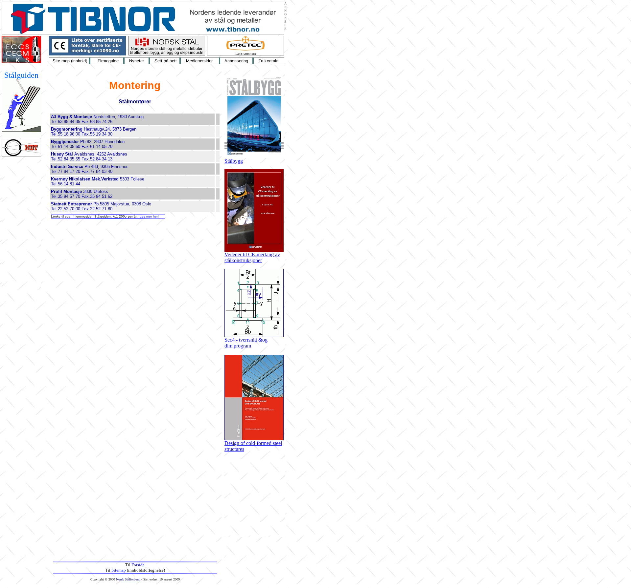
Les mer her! (149, 216)
